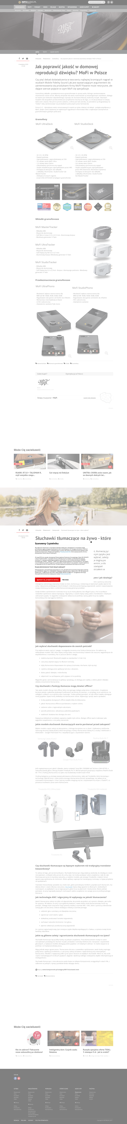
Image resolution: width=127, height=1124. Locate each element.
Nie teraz (65, 580)
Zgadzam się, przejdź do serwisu (48, 580)
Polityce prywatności (65, 574)
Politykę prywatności (65, 552)
